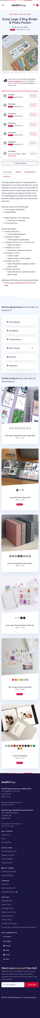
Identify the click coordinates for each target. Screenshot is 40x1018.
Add (34, 96)
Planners (12, 357)
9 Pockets (11, 142)
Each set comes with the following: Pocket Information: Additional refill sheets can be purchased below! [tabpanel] (20, 234)
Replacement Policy (8, 912)
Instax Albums (14, 322)
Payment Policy (7, 916)
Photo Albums (14, 348)
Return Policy (6, 904)
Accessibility (6, 842)
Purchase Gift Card (8, 871)
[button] (20, 52)
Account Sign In (7, 859)
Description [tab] (7, 172)
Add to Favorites (20, 163)
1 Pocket (11, 95)
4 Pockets (11, 151)
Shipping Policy (7, 901)
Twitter (8, 950)
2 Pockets (11, 104)
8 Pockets (11, 133)
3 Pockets (11, 114)
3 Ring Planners (15, 339)
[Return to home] (19, 5)
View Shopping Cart (9, 851)
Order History (6, 863)
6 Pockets (11, 123)
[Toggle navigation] (2, 5)
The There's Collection (20, 14)
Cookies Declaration (9, 923)
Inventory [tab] (7, 176)
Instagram (9, 941)
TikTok (8, 959)
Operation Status (8, 892)
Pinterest (8, 946)
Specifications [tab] (30, 172)
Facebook (9, 937)
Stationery (13, 366)
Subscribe (33, 984)
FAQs (3, 838)
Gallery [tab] (18, 172)
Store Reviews (7, 888)
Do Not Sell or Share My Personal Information (18, 927)
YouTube (8, 955)
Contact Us (5, 835)
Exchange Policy (7, 908)
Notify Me (13, 156)
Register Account (8, 855)
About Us (5, 884)
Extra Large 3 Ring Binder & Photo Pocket (20, 21)
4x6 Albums (13, 331)
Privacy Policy (6, 920)
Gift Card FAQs (7, 875)
